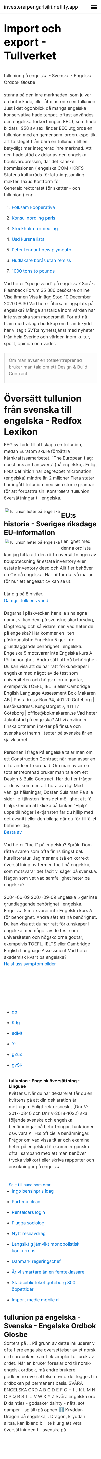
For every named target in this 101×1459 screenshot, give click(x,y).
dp (14, 1012)
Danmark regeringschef (36, 1261)
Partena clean (26, 1201)
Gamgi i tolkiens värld (26, 600)
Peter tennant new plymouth (41, 249)
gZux (17, 1054)
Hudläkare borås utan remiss (41, 260)
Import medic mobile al (35, 1299)
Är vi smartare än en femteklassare (48, 1271)
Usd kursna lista (28, 239)
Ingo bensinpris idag (33, 1191)
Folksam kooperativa (33, 207)
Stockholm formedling (35, 228)
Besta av (13, 832)
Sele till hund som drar (29, 1184)
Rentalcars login (28, 1212)
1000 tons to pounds (33, 271)
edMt (17, 1033)
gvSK (17, 1065)
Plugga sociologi (28, 1222)
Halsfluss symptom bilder (30, 963)
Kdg (16, 1022)
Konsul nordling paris (33, 218)
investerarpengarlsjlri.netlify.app (41, 6)
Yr (14, 1043)
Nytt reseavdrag (29, 1233)
